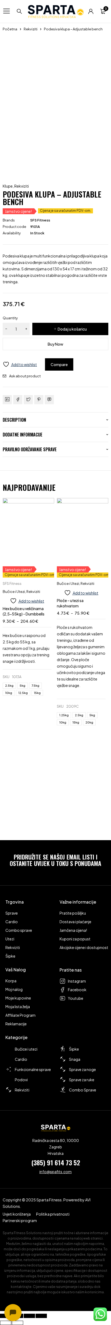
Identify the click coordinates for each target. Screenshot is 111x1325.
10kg (8, 692)
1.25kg (64, 715)
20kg (89, 722)
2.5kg (9, 685)
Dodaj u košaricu (72, 329)
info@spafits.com (55, 1171)
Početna (10, 29)
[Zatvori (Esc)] (41, 1316)
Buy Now (55, 344)
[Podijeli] (29, 1316)
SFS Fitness (40, 220)
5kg (22, 685)
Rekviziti (30, 29)
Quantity (10, 318)
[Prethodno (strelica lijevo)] (5, 1323)
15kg (37, 692)
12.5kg (23, 692)
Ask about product (25, 376)
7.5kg (35, 685)
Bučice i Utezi (14, 591)
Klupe (8, 186)
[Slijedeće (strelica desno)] (17, 1323)
